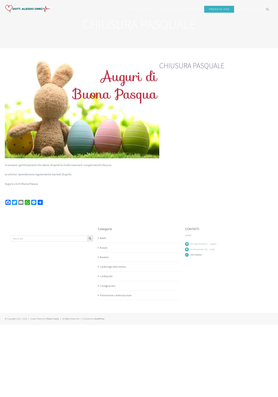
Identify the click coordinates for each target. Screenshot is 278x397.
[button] (267, 9)
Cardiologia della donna (113, 266)
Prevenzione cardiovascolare (116, 295)
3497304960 (196, 254)
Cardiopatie (106, 276)
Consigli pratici (108, 286)
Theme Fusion (52, 318)
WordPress (99, 318)
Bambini (104, 257)
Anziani (103, 247)
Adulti (103, 238)
